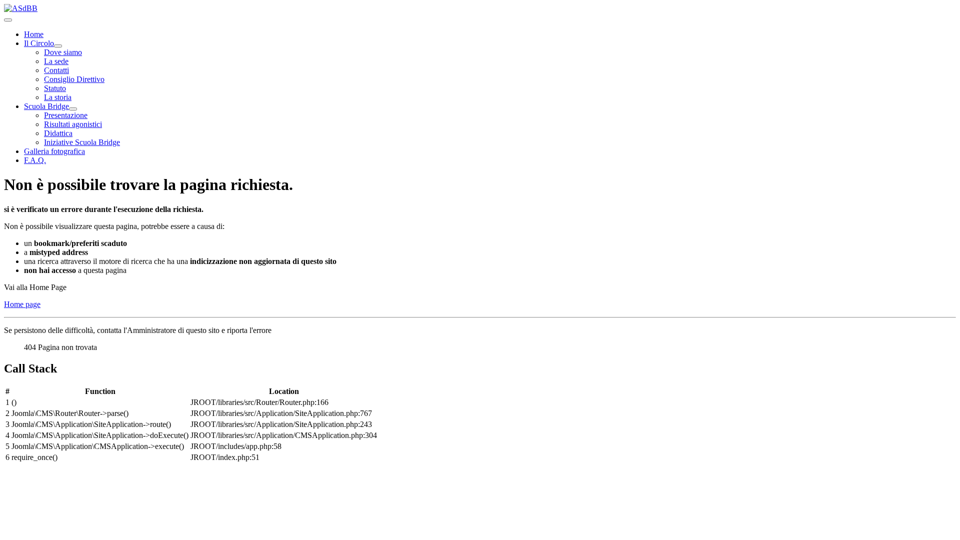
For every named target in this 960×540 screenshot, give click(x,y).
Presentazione (66, 115)
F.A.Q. (35, 160)
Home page (22, 304)
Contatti (56, 70)
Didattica (58, 133)
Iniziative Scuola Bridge (82, 142)
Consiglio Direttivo (74, 79)
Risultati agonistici (73, 124)
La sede (56, 61)
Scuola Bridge (46, 106)
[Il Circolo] (58, 46)
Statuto (55, 88)
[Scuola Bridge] (73, 109)
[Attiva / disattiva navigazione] (8, 20)
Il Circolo (39, 43)
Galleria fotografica (54, 151)
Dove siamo (63, 52)
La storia (58, 97)
